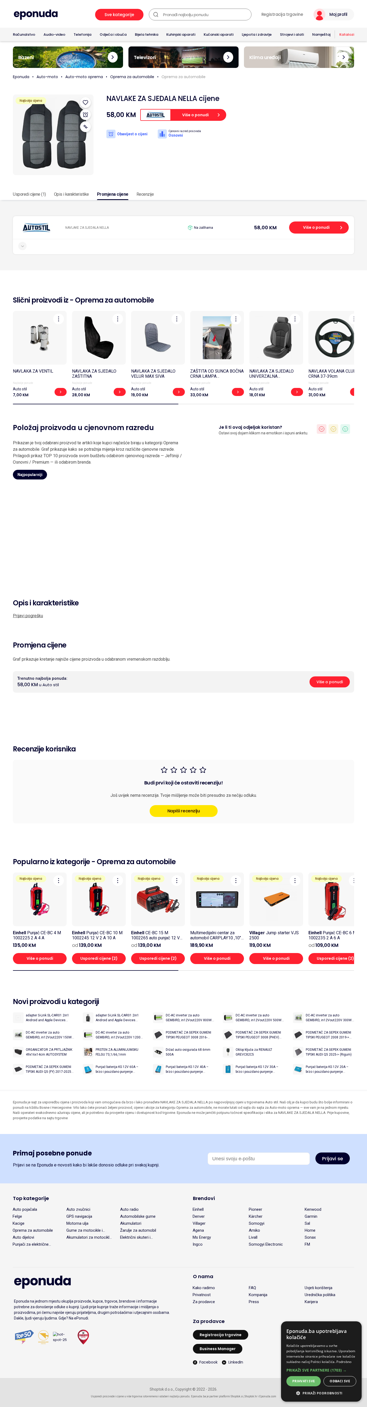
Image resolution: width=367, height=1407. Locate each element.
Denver (199, 1216)
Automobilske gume (138, 1216)
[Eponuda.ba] (36, 15)
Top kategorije (31, 1198)
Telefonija (82, 34)
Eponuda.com (267, 1396)
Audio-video (54, 34)
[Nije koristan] (321, 429)
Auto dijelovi (23, 1237)
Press (254, 1301)
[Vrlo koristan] (345, 429)
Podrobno (343, 1361)
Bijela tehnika (146, 34)
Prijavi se (332, 1158)
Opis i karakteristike (71, 194)
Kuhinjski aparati (180, 34)
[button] (321, 1370)
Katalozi (346, 34)
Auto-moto (47, 76)
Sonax (310, 1237)
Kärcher (255, 1216)
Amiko (254, 1230)
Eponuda (21, 76)
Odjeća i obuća (113, 34)
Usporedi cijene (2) (99, 958)
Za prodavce (204, 1301)
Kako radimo (204, 1287)
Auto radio (129, 1209)
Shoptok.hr (250, 1396)
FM (307, 1244)
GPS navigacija (79, 1216)
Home (310, 1230)
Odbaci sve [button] (340, 1381)
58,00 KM (265, 227)
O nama (203, 1276)
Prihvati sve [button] (303, 1381)
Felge (17, 1216)
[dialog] (321, 1361)
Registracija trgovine (282, 14)
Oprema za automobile (132, 76)
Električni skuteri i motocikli (135, 1237)
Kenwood (313, 1209)
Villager (199, 1223)
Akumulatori (130, 1223)
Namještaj (321, 34)
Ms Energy (202, 1237)
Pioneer (255, 1209)
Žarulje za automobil (138, 1230)
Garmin (311, 1216)
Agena (198, 1230)
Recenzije (145, 194)
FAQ (252, 1287)
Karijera (311, 1301)
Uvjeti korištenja (318, 1287)
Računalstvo (24, 34)
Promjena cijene (112, 194)
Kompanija (258, 1294)
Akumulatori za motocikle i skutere (88, 1237)
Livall (253, 1237)
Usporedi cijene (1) (29, 194)
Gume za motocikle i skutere (84, 1230)
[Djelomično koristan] (333, 429)
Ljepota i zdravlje (257, 34)
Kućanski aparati (218, 34)
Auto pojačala (25, 1209)
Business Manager (218, 1348)
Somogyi (256, 1223)
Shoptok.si (237, 1396)
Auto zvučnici (78, 1209)
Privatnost (202, 1294)
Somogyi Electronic (266, 1244)
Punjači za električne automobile (31, 1244)
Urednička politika (320, 1294)
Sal (307, 1223)
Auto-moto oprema (84, 76)
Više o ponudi (316, 227)
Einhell (198, 1209)
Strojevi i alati (292, 34)
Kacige (18, 1223)
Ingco (198, 1244)
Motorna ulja (77, 1223)
